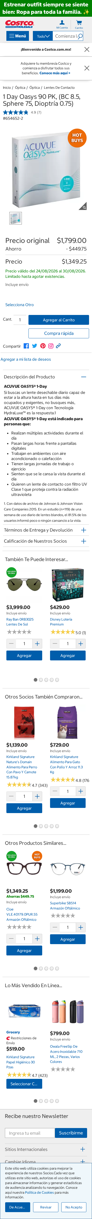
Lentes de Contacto (59, 87)
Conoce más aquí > (54, 73)
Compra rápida (59, 333)
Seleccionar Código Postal (26, 1083)
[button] (80, 36)
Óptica (20, 87)
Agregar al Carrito (59, 319)
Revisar (46, 1207)
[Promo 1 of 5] (35, 680)
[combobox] (42, 36)
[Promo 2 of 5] (41, 680)
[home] (19, 24)
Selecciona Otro (19, 304)
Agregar (24, 655)
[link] (26, 346)
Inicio (7, 87)
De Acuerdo (18, 1207)
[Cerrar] (86, 49)
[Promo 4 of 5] (51, 680)
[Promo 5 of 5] (57, 680)
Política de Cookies (39, 1192)
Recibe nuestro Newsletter (36, 1116)
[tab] (46, 1149)
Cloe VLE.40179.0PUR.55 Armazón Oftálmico (22, 914)
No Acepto (74, 1207)
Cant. (7, 319)
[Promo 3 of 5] (46, 680)
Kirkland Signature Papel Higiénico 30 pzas (20, 1062)
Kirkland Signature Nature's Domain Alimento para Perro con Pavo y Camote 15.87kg (21, 767)
